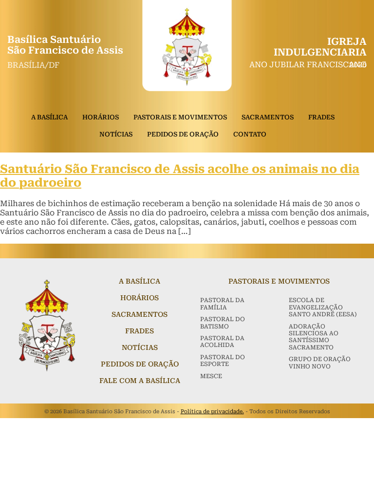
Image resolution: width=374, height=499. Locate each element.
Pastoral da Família (222, 303)
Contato (249, 134)
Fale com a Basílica (139, 380)
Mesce (211, 376)
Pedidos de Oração (183, 134)
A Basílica (49, 117)
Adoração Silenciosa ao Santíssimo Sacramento (313, 337)
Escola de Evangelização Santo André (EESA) (323, 307)
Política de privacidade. (212, 411)
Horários (100, 117)
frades (139, 331)
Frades (321, 117)
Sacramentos (268, 117)
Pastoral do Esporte (222, 360)
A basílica (139, 281)
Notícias (115, 134)
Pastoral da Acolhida (222, 341)
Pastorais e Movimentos (180, 117)
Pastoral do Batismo (222, 322)
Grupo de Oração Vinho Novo (320, 362)
